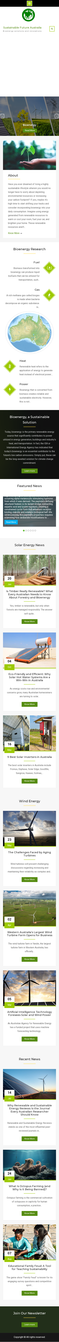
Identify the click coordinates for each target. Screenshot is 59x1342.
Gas (37, 289)
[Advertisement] (29, 65)
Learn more (29, 471)
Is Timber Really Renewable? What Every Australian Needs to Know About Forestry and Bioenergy (29, 594)
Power (23, 384)
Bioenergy (29, 125)
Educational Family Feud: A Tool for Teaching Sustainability (29, 1268)
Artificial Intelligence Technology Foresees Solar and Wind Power (29, 1014)
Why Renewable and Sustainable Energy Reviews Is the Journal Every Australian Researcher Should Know (29, 1110)
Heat (22, 360)
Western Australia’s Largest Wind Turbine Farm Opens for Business (29, 934)
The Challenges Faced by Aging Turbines (29, 854)
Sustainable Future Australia (22, 27)
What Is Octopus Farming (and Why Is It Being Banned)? (29, 1188)
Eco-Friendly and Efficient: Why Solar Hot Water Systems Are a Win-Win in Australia (29, 677)
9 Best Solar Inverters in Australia (29, 757)
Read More (30, 130)
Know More (13, 233)
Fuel (37, 262)
